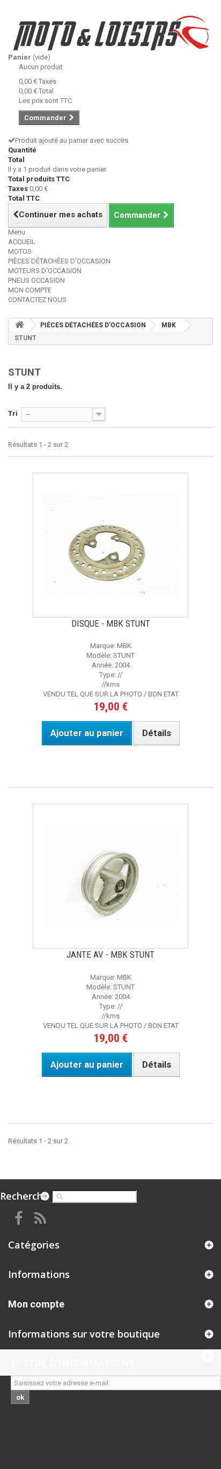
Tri (13, 413)
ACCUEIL (21, 242)
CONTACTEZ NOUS (37, 300)
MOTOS (20, 251)
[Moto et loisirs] (110, 33)
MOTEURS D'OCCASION (45, 271)
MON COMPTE (29, 290)
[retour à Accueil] (19, 325)
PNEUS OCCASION (36, 280)
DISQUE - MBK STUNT (110, 623)
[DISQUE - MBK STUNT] (110, 545)
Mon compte (36, 1304)
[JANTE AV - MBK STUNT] (110, 876)
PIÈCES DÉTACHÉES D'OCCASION (59, 261)
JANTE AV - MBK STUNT (110, 954)
